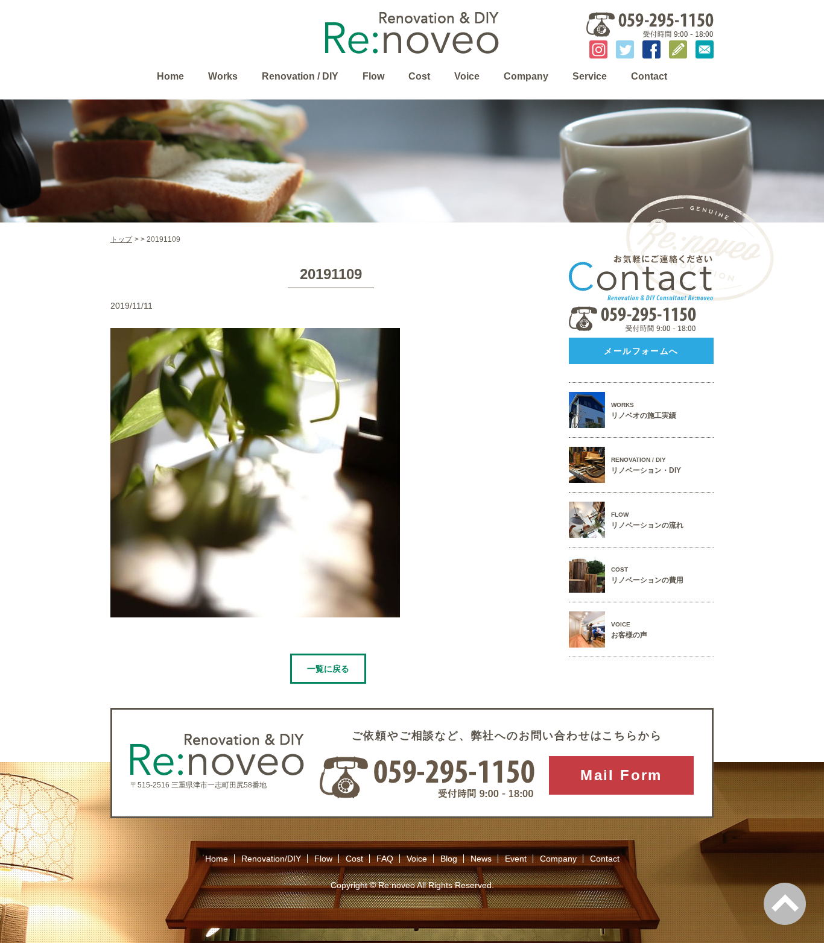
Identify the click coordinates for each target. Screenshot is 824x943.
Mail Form (621, 775)
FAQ (384, 858)
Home (170, 76)
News (481, 858)
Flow (373, 76)
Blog (448, 858)
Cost (419, 76)
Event (516, 858)
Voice (467, 76)
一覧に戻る (328, 668)
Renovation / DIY (300, 76)
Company (526, 76)
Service (589, 76)
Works (223, 76)
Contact (649, 76)
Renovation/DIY (271, 858)
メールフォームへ (641, 351)
